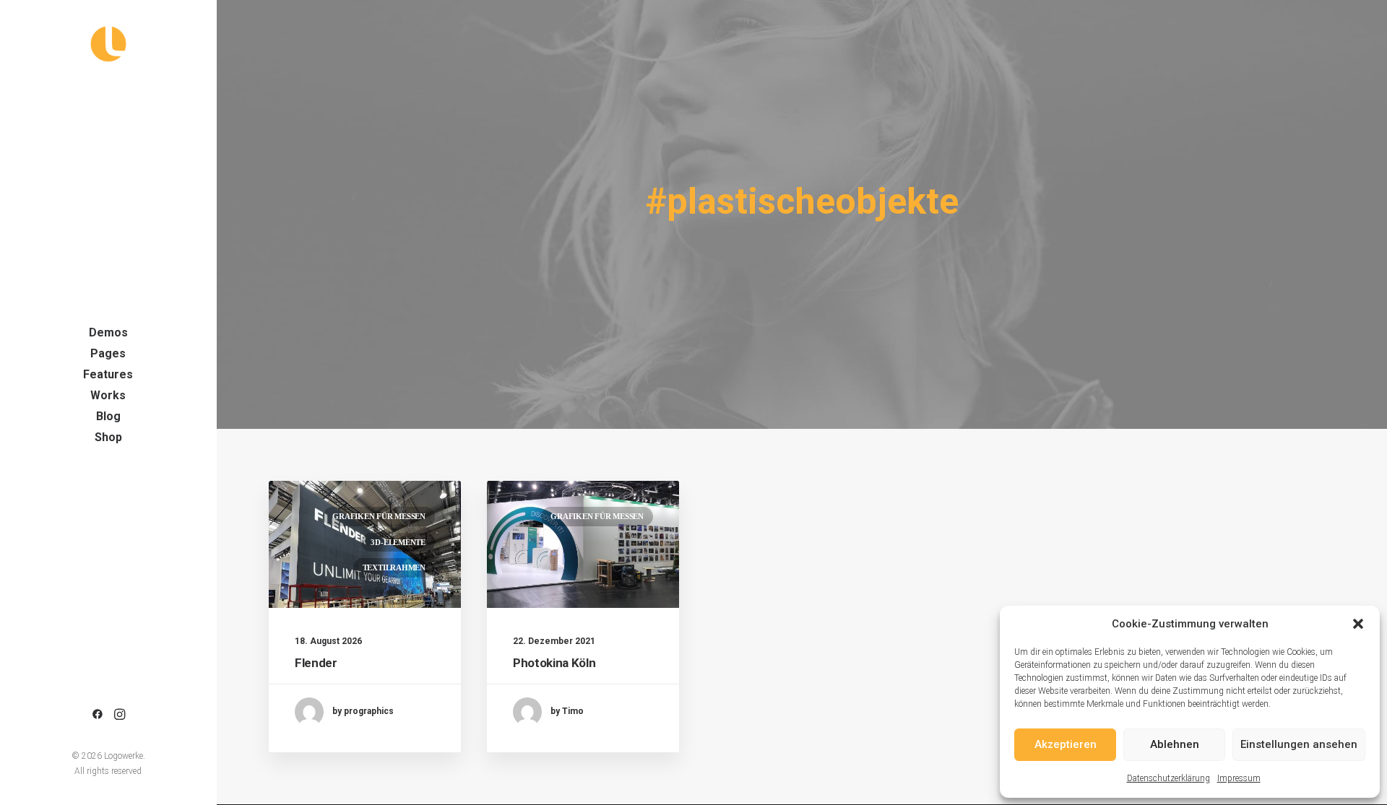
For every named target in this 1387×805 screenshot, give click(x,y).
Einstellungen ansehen (1298, 744)
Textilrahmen (394, 567)
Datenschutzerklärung (1168, 778)
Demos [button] (108, 332)
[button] (1358, 624)
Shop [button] (108, 437)
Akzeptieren (1065, 744)
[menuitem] (108, 332)
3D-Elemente (398, 542)
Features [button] (108, 374)
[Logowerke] (108, 44)
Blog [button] (108, 416)
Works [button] (108, 395)
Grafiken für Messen (378, 516)
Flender (316, 663)
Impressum (1239, 778)
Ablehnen (1174, 744)
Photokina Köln (554, 663)
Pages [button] (108, 353)
